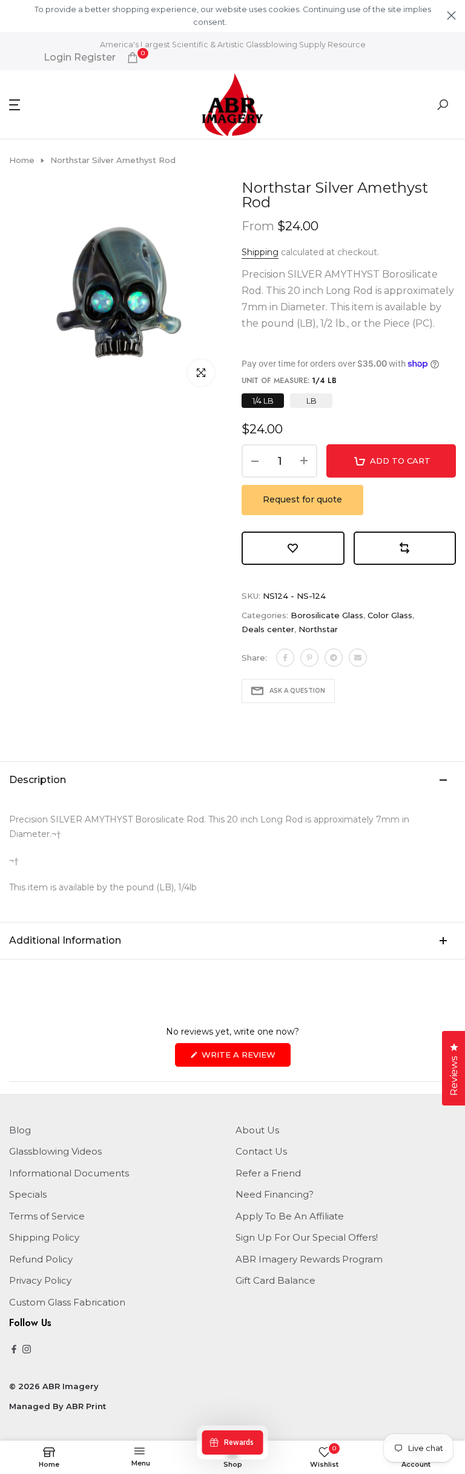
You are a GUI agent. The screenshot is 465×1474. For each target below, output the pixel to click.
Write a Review (245, 1058)
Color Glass (390, 615)
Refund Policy (41, 1259)
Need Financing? (275, 1194)
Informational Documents (69, 1173)
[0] (132, 57)
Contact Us (261, 1151)
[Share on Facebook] (285, 658)
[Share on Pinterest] (309, 658)
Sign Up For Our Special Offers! (307, 1237)
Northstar (318, 629)
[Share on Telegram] (334, 658)
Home (22, 160)
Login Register (80, 57)
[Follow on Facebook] (14, 1350)
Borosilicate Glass (327, 615)
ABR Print (86, 1406)
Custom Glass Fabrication (67, 1302)
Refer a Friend (268, 1173)
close (13, 15)
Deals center (268, 629)
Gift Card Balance (275, 1280)
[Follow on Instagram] (26, 1350)
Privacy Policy (40, 1280)
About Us (257, 1130)
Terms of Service (47, 1216)
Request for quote (302, 499)
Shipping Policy (44, 1237)
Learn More (249, 22)
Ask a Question (297, 691)
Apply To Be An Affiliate (290, 1216)
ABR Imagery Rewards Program (309, 1259)
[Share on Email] (358, 658)
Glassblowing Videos (55, 1151)
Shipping (260, 252)
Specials (28, 1194)
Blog (20, 1130)
